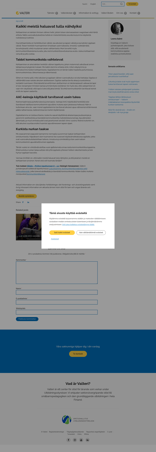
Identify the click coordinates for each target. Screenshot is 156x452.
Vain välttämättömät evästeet (91, 233)
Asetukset (55, 239)
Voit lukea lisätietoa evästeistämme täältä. (78, 225)
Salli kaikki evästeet (62, 233)
